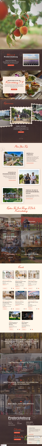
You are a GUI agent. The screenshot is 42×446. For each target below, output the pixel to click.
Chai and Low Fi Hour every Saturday (7, 302)
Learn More (14, 89)
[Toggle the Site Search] (1, 1)
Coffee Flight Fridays (32, 281)
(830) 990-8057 (24, 326)
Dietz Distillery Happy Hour (25, 323)
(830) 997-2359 (30, 306)
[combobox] (4, 445)
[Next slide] (22, 139)
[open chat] (38, 442)
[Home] (21, 1)
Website (4, 284)
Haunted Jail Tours (19, 302)
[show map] (11, 288)
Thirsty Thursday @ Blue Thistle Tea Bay (20, 282)
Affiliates (19, 423)
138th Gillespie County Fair (33, 302)
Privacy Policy (26, 443)
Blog (18, 422)
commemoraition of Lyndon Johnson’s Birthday (13, 323)
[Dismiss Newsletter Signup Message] (40, 437)
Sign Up (30, 442)
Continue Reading (29, 198)
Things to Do (10, 65)
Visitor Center (29, 422)
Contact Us (10, 423)
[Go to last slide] (20, 139)
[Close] (40, 426)
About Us (10, 422)
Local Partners (11, 425)
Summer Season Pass (7, 281)
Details (4, 288)
